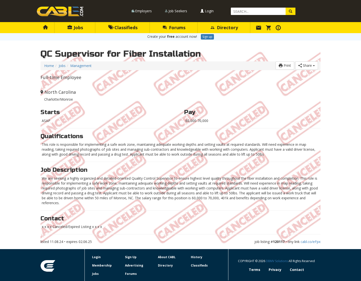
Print (287, 65)
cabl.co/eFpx (310, 241)
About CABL (167, 257)
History (196, 257)
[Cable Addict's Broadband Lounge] (60, 11)
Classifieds (125, 27)
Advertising (134, 265)
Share (307, 65)
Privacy (275, 269)
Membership (102, 265)
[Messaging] (259, 27)
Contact (297, 269)
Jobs (77, 27)
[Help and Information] (279, 27)
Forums (176, 27)
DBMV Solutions (277, 261)
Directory (227, 27)
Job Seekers (177, 11)
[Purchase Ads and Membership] (269, 27)
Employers (143, 11)
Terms (254, 269)
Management (81, 65)
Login (209, 11)
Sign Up (131, 257)
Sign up (207, 37)
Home (49, 65)
